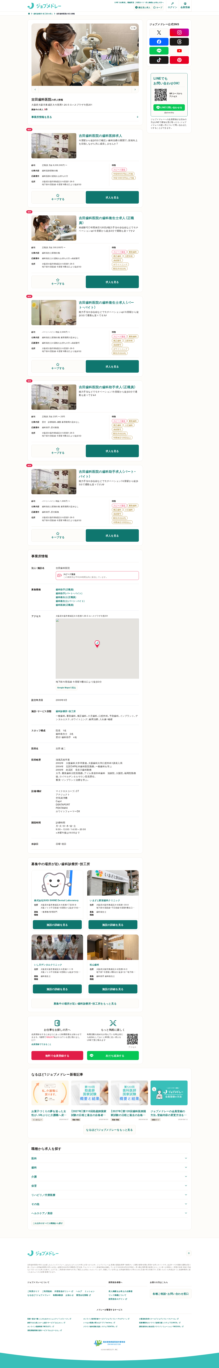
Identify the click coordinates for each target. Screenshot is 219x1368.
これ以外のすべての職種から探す (48, 1223)
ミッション (90, 1291)
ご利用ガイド (140, 2)
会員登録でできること (41, 1044)
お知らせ (70, 1295)
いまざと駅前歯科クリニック (105, 900)
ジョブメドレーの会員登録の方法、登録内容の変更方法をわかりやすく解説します (169, 1113)
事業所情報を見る (41, 117)
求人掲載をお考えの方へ (154, 2)
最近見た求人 (144, 7)
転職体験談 (58, 1295)
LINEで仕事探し (120, 2)
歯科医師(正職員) (65, 604)
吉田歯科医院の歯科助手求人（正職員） (107, 387)
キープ (159, 7)
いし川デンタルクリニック (48, 964)
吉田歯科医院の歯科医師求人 (100, 135)
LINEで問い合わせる (171, 107)
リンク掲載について (117, 1295)
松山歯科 (94, 964)
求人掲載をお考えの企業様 (121, 1291)
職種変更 (130, 2)
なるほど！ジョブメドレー (39, 1295)
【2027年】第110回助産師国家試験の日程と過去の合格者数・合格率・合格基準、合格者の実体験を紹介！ (89, 1113)
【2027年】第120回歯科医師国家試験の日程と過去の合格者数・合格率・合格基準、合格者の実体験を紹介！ (129, 1113)
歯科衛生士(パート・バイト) (70, 601)
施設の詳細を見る (64, 925)
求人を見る (112, 197)
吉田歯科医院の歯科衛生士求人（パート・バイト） (106, 304)
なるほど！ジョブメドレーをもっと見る (109, 1130)
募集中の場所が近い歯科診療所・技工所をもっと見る (85, 1003)
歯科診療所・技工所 (66, 711)
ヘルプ (79, 1291)
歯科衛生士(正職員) (66, 597)
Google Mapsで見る (66, 687)
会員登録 (185, 7)
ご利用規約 (47, 1291)
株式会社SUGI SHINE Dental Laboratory (56, 900)
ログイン (172, 7)
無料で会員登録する (57, 1055)
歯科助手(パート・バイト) (69, 593)
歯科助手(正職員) (65, 589)
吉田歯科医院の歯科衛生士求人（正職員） (106, 220)
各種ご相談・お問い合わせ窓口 (171, 1293)
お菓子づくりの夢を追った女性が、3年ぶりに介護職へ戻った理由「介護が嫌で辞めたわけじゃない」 (49, 1113)
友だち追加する (115, 1055)
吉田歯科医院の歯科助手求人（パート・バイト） (107, 474)
